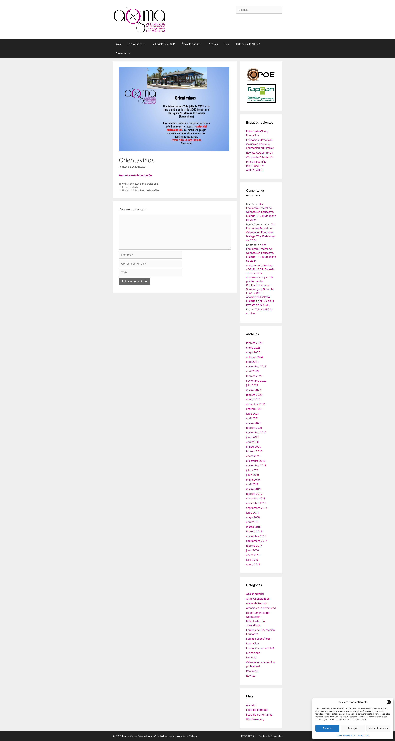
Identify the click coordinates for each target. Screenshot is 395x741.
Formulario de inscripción (135, 175)
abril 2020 (252, 442)
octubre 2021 (254, 408)
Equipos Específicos (258, 638)
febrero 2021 (254, 427)
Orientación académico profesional (140, 183)
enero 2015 (253, 564)
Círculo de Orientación (260, 157)
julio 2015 (252, 559)
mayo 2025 (253, 352)
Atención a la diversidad (261, 608)
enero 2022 (253, 399)
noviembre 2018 (256, 503)
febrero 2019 (254, 493)
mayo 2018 (253, 517)
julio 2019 (252, 470)
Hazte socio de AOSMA (247, 43)
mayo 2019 (253, 479)
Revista (250, 675)
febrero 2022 (254, 394)
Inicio (119, 43)
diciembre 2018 (255, 498)
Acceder (251, 705)
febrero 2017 (254, 545)
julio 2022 (252, 385)
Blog (226, 43)
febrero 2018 (254, 531)
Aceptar (327, 728)
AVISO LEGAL (364, 735)
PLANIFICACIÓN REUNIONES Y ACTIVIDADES (256, 166)
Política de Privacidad (346, 735)
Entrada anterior (130, 187)
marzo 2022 (253, 390)
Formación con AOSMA (260, 648)
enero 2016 (253, 555)
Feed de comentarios (259, 714)
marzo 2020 (253, 446)
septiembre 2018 (256, 508)
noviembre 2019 (256, 465)
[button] (388, 702)
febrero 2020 (254, 451)
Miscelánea (253, 652)
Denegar (353, 728)
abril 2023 (252, 371)
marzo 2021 (253, 423)
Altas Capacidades (258, 598)
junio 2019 (252, 474)
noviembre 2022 (256, 380)
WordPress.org (255, 719)
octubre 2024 (254, 357)
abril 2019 (252, 484)
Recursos (252, 671)
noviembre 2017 (256, 536)
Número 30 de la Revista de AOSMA (141, 190)
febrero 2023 (254, 376)
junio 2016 (252, 550)
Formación (121, 53)
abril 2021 (252, 418)
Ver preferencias (378, 728)
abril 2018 (252, 522)
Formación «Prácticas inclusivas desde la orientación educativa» (260, 143)
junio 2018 (252, 512)
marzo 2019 (253, 489)
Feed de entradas (257, 709)
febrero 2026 (254, 342)
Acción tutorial (255, 593)
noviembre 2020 (256, 432)
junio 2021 (252, 413)
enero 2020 (253, 456)
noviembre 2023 (256, 366)
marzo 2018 (253, 526)
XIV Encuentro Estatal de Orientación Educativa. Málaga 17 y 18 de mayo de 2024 (261, 211)
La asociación (135, 43)
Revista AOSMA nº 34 (259, 152)
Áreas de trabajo (190, 43)
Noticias (213, 43)
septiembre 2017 (256, 540)
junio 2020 (252, 437)
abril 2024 (252, 361)
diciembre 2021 (255, 404)
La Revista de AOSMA (163, 43)
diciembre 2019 (255, 460)
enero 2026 (253, 347)
